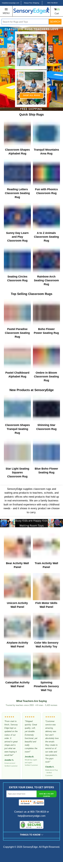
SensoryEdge (30, 847)
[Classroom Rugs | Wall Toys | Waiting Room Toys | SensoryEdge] (31, 11)
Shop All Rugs (31, 95)
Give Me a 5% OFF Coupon (46, 795)
